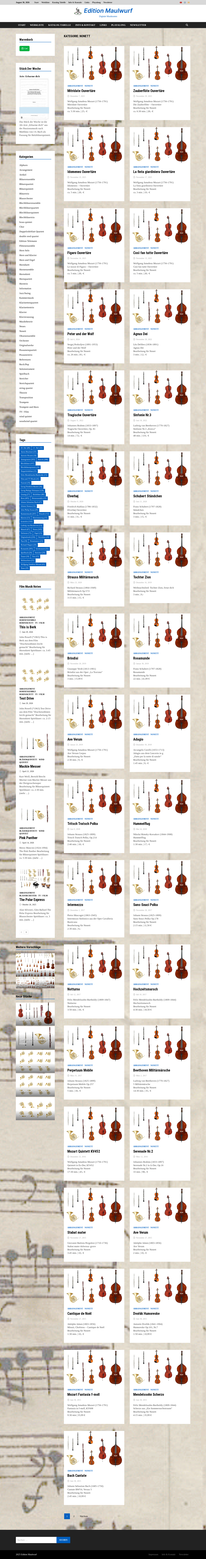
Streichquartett (26, 383)
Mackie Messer (30, 766)
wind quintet (25, 416)
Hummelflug (141, 824)
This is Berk (27, 627)
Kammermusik (26, 298)
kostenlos (27, 521)
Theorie (23, 392)
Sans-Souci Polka (145, 905)
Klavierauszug (26, 317)
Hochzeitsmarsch (145, 989)
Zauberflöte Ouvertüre (148, 91)
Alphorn (23, 165)
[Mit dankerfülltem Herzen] (45, 982)
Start (36, 2)
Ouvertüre (43, 537)
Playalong (96, 2)
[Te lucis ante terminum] (35, 965)
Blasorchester (26, 198)
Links (87, 2)
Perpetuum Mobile (80, 1070)
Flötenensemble (27, 246)
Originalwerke (26, 345)
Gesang (25, 494)
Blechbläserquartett (29, 208)
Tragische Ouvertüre (81, 415)
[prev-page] (21, 932)
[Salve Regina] (25, 982)
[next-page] (26, 932)
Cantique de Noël (79, 1314)
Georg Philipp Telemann (32, 490)
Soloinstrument (26, 369)
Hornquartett (25, 279)
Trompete (24, 402)
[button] (18, 965)
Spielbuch (24, 373)
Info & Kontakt (75, 2)
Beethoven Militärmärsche (151, 1070)
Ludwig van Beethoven (31, 525)
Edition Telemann (28, 241)
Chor (21, 226)
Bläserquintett (26, 189)
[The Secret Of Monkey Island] (35, 1041)
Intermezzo (75, 905)
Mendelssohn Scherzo (148, 1394)
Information (25, 288)
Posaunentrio (25, 355)
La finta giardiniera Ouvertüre (154, 172)
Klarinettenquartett (28, 302)
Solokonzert (42, 549)
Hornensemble (26, 269)
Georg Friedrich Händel (31, 487)
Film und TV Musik (30, 479)
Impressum (153, 1554)
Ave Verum (74, 739)
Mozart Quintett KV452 (83, 1151)
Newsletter (107, 2)
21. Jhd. (37, 448)
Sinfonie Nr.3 (142, 415)
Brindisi (72, 658)
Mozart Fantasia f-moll (83, 1394)
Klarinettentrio (26, 307)
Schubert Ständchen (147, 496)
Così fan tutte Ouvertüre (150, 253)
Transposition (26, 397)
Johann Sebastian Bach (31, 502)
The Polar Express (32, 900)
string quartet (26, 388)
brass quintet (25, 222)
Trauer (25, 556)
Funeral (25, 483)
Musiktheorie (26, 321)
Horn (25, 498)
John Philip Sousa (29, 510)
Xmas (24, 568)
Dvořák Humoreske (146, 1314)
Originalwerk (28, 537)
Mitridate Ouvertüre (81, 91)
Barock (43, 459)
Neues (22, 326)
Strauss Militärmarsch (83, 577)
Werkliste (45, 2)
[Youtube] (181, 2)
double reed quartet (29, 236)
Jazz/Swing (25, 293)
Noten (37, 529)
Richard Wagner (28, 545)
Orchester (24, 340)
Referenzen (25, 359)
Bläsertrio (24, 193)
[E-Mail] (188, 2)
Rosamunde (141, 658)
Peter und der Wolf (80, 334)
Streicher (23, 378)
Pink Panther (28, 838)
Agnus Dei (140, 334)
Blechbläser (27, 463)
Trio (35, 556)
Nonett (89, 86)
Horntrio (23, 283)
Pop (24, 541)
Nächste (84, 1516)
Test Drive (26, 698)
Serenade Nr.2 (143, 1151)
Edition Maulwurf (108, 10)
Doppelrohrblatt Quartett (31, 231)
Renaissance (36, 541)
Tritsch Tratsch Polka (82, 824)
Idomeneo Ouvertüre (81, 172)
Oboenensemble (27, 336)
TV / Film (24, 411)
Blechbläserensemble (29, 203)
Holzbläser (38, 494)
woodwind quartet (28, 421)
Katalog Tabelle (59, 2)
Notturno (73, 989)
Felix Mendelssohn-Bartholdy (34, 475)
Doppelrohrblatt (28, 471)
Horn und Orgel (27, 260)
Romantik (27, 549)
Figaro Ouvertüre (79, 253)
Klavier (23, 312)
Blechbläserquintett (29, 212)
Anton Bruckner (28, 452)
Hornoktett (24, 274)
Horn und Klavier (28, 255)
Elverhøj (72, 496)
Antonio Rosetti (28, 456)
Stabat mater (76, 1232)
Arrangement (75, 86)
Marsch (25, 529)
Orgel (38, 533)
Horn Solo (24, 250)
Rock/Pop (24, 364)
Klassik (44, 514)
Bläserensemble (27, 179)
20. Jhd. (25, 448)
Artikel (22, 174)
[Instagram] (185, 2)
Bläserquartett (26, 184)
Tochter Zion (142, 577)
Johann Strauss (28, 506)
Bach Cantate (76, 1476)
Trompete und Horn (29, 407)
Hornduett (24, 264)
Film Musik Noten (30, 586)
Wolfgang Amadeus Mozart (33, 564)
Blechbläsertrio (27, 217)
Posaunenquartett (28, 350)
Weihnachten (27, 560)
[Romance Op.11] (35, 1020)
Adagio (138, 739)
